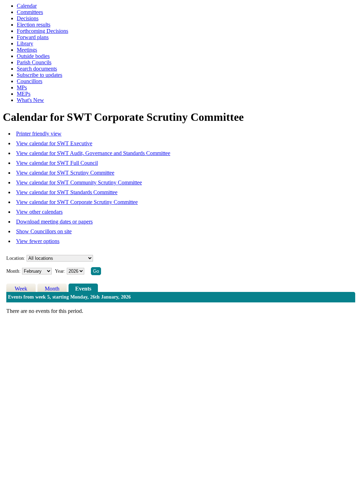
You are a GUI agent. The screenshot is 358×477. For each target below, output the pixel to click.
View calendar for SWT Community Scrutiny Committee (79, 182)
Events (83, 289)
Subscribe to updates (39, 75)
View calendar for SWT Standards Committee (66, 192)
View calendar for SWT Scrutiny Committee (65, 173)
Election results (33, 25)
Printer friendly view (39, 134)
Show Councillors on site (44, 231)
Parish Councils (34, 62)
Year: (61, 271)
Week (21, 289)
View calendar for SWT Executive (54, 143)
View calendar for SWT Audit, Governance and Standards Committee (93, 153)
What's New (30, 100)
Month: (13, 271)
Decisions (27, 18)
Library (25, 43)
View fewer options (37, 241)
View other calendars (39, 212)
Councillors (29, 81)
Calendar (27, 6)
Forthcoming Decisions (42, 31)
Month (52, 289)
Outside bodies (33, 56)
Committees (30, 12)
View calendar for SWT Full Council (57, 163)
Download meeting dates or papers (54, 222)
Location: (15, 258)
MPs (22, 87)
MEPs (23, 94)
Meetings (27, 50)
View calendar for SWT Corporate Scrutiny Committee (77, 202)
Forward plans (33, 37)
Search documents (37, 69)
